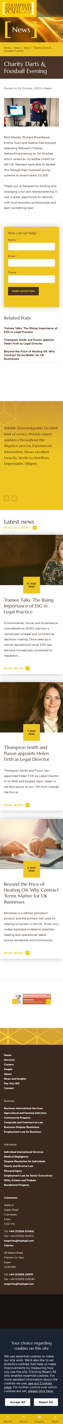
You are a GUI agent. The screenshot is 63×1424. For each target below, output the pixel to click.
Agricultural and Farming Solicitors (25, 1113)
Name (12, 239)
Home (7, 47)
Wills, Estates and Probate (20, 1180)
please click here (40, 1391)
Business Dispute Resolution (21, 1127)
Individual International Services (24, 1151)
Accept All (17, 1402)
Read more (14, 668)
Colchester (11, 1197)
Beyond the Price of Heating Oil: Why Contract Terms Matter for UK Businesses (29, 355)
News (17, 47)
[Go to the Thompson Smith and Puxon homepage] (18, 8)
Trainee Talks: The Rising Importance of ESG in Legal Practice (29, 606)
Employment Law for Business (22, 1131)
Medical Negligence (16, 1156)
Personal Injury (13, 1170)
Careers (9, 1064)
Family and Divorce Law (18, 1166)
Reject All (46, 1402)
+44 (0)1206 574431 (21, 1231)
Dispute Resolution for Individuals (24, 1161)
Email (11, 256)
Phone (12, 272)
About (8, 1074)
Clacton (9, 1245)
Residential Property (16, 1185)
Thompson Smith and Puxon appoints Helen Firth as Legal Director (27, 753)
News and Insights (15, 1078)
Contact (9, 1088)
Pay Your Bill (11, 1083)
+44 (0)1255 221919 (21, 1274)
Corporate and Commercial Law (23, 1122)
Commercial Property (17, 1117)
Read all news (17, 527)
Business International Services (23, 1108)
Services (9, 1059)
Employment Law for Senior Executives (28, 1175)
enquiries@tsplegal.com (19, 1240)
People (8, 1069)
